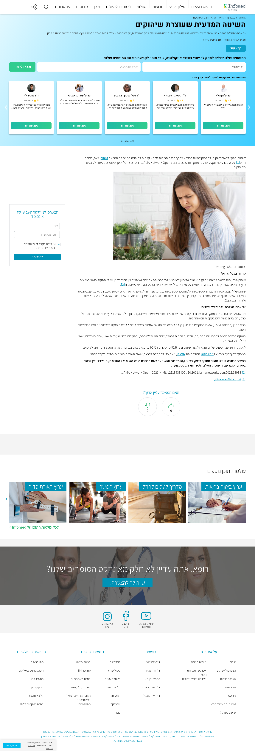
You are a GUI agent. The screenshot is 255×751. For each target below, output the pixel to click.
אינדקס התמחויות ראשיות (196, 673)
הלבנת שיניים (113, 687)
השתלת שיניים (112, 679)
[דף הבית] (232, 7)
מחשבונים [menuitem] (62, 6)
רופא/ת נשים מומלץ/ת (31, 670)
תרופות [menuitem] (158, 6)
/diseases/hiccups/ (227, 379)
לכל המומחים (127, 140)
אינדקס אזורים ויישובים (194, 679)
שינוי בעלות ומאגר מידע (223, 704)
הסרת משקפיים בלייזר (31, 704)
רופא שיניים (84, 704)
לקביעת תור (223, 125)
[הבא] (6, 107)
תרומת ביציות (83, 662)
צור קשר (231, 696)
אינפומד (242, 17)
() (219, 100)
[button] (46, 7)
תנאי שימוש (229, 687)
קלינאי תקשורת (35, 696)
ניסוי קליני (207, 354)
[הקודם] (249, 107)
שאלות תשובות (198, 662)
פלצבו (181, 354)
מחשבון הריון (36, 679)
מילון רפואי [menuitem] (177, 6)
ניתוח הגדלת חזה (81, 687)
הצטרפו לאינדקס (226, 670)
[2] (123, 284)
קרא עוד (235, 48)
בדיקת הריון (37, 687)
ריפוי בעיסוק (37, 662)
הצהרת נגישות (228, 679)
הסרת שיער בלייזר (81, 679)
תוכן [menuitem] (97, 6)
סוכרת (117, 713)
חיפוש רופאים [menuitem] (201, 6)
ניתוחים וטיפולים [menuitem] (118, 6)
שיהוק (104, 158)
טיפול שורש (114, 670)
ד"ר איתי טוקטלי (151, 696)
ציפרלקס (115, 704)
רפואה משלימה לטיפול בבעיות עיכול (78, 698)
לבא (6, 499)
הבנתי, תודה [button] (12, 745)
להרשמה (37, 257)
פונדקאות (115, 662)
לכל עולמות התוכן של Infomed (35, 527)
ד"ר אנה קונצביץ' (151, 687)
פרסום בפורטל (228, 713)
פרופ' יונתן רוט (152, 679)
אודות (232, 662)
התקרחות (115, 696)
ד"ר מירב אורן (153, 662)
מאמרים (231, 17)
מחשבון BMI (84, 670)
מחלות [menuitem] (142, 6)
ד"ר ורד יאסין (153, 670)
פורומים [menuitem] (82, 6)
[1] (238, 162)
